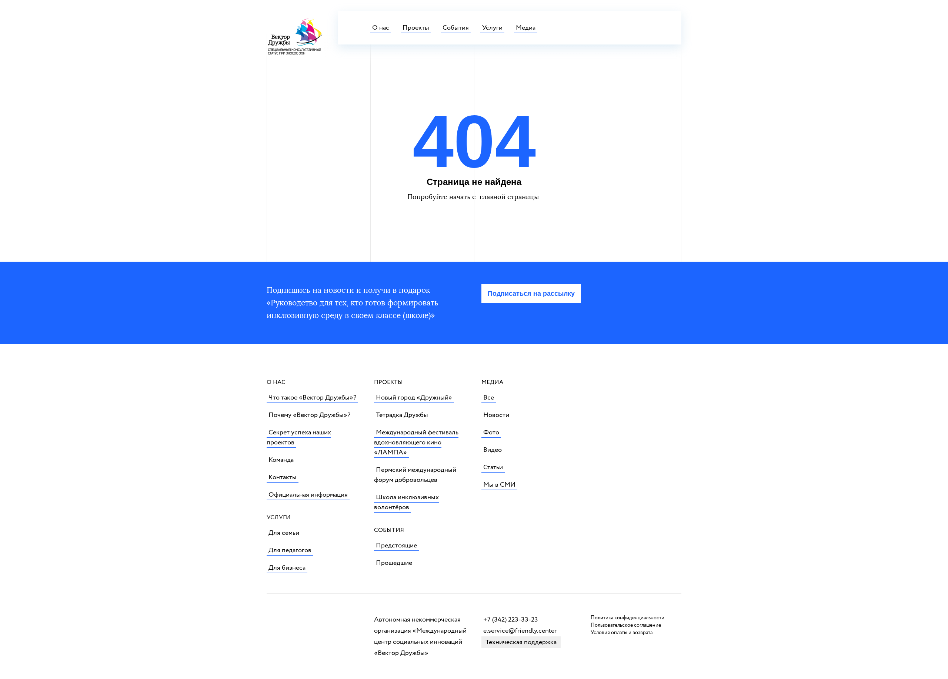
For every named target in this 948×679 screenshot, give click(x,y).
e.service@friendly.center (520, 631)
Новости (496, 415)
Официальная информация (308, 495)
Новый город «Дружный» (414, 398)
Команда (281, 460)
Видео (492, 450)
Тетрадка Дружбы (402, 415)
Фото (491, 432)
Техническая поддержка (521, 642)
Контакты (282, 477)
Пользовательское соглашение (626, 625)
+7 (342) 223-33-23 (510, 620)
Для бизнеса (287, 568)
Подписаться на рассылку (531, 293)
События (456, 28)
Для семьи (283, 533)
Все (488, 398)
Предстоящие (396, 545)
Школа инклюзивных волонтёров (406, 502)
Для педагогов (289, 550)
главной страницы (509, 197)
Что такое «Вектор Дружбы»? (312, 398)
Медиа (525, 28)
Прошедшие (394, 563)
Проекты (416, 28)
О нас (380, 28)
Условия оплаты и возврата (621, 632)
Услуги (492, 28)
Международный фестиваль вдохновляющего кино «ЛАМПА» (416, 442)
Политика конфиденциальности (627, 618)
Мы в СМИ (499, 485)
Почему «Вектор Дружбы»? (309, 415)
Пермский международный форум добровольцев (415, 475)
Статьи (493, 467)
